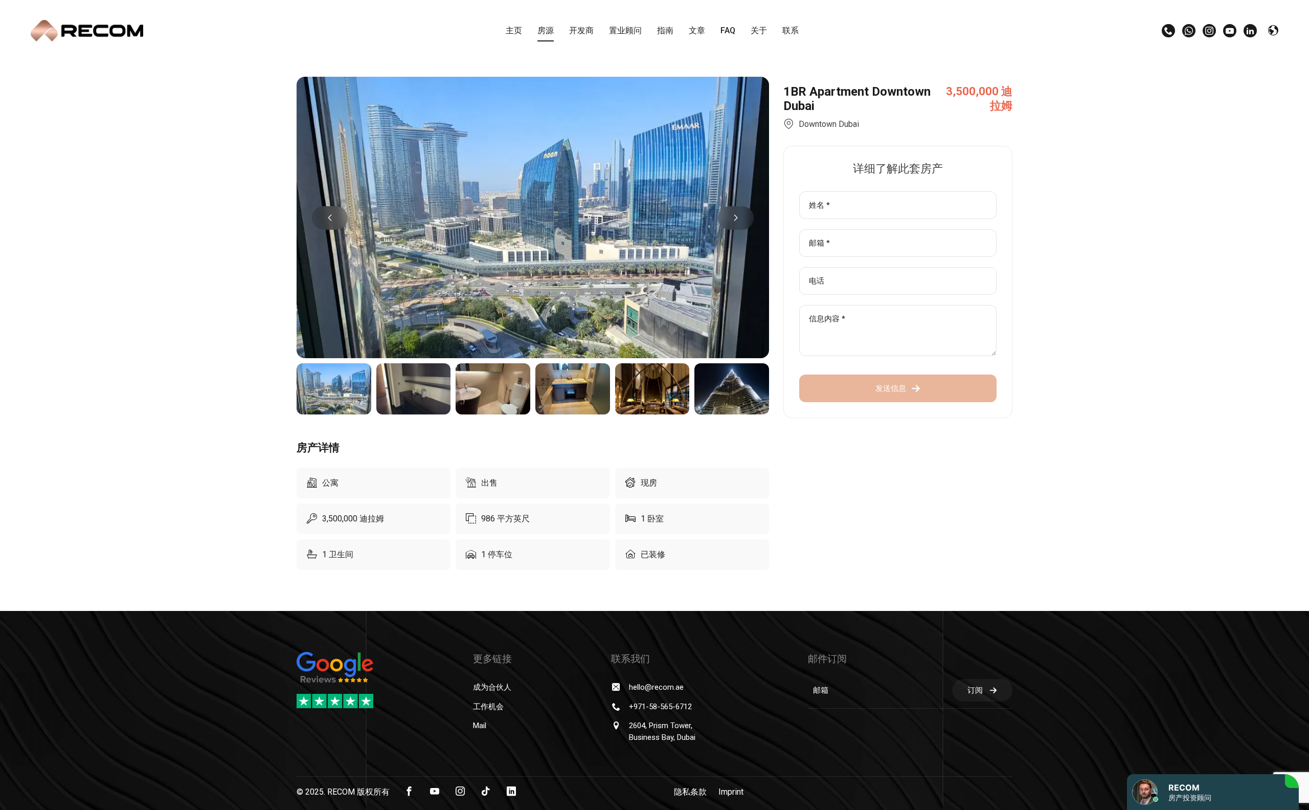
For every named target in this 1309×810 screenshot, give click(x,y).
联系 (790, 30)
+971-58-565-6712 (660, 706)
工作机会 (488, 706)
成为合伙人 (492, 687)
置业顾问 (625, 30)
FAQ (727, 30)
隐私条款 (690, 792)
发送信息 (890, 388)
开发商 (581, 30)
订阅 (975, 690)
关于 (759, 30)
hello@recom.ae (656, 687)
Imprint (730, 792)
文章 (697, 30)
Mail (479, 725)
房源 (545, 30)
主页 (514, 30)
